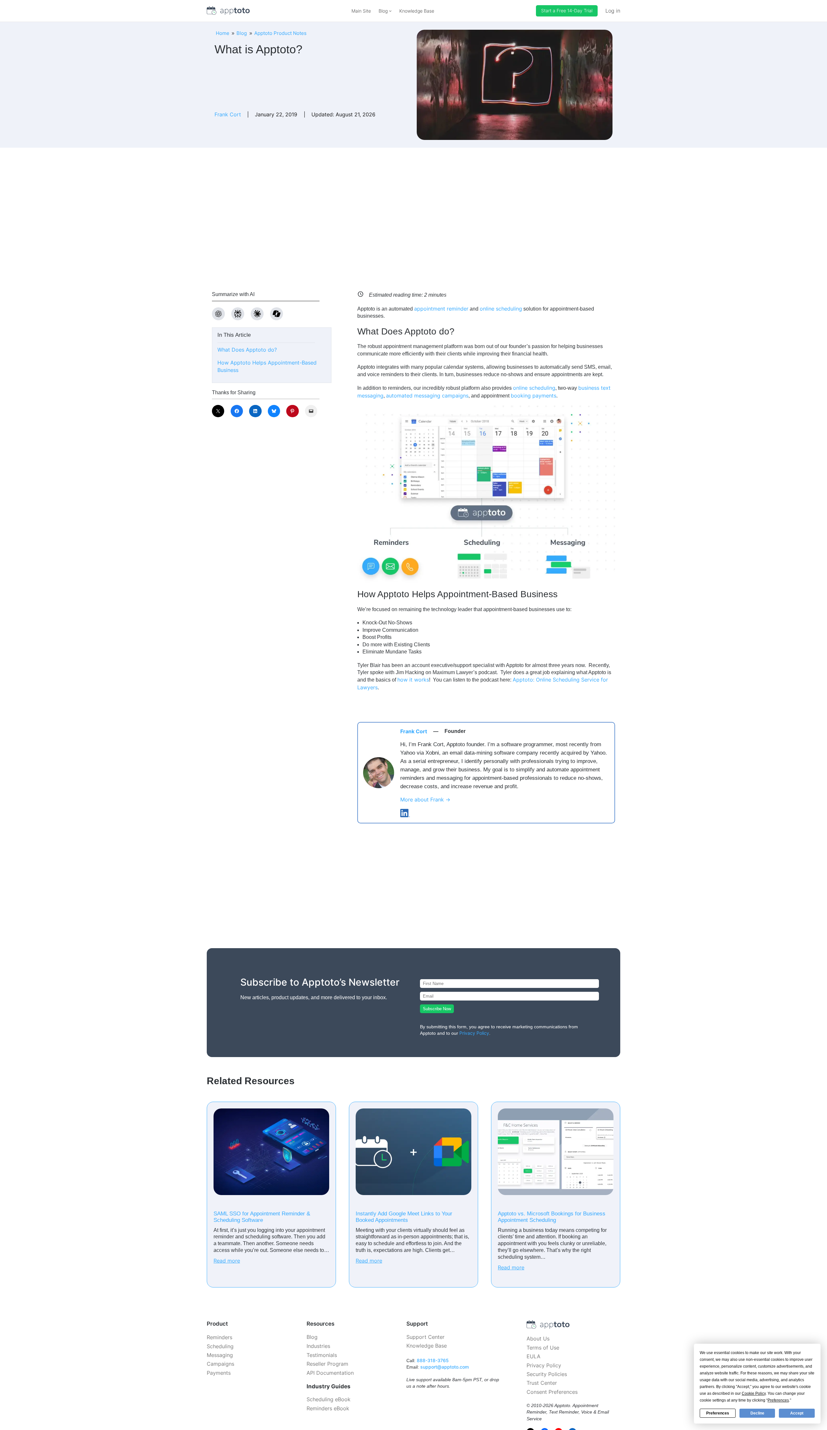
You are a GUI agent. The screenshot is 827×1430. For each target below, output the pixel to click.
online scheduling (501, 308)
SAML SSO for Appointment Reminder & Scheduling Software (262, 1217)
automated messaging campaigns (427, 395)
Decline (757, 1413)
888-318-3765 (433, 1360)
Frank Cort (228, 114)
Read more (227, 1260)
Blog (241, 33)
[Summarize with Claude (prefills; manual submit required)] (257, 313)
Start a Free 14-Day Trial (566, 10)
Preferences (717, 1413)
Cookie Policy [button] (754, 1393)
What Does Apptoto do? (247, 349)
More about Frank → (425, 799)
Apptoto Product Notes (280, 33)
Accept (796, 1413)
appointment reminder (441, 308)
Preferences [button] (778, 1400)
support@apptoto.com (444, 1367)
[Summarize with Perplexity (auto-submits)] (237, 313)
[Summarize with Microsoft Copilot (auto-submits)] (276, 313)
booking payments (533, 395)
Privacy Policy (474, 1033)
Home (222, 33)
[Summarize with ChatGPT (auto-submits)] (218, 313)
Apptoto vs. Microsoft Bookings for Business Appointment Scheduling (551, 1217)
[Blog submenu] (390, 10)
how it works (413, 679)
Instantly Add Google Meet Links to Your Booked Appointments (404, 1217)
